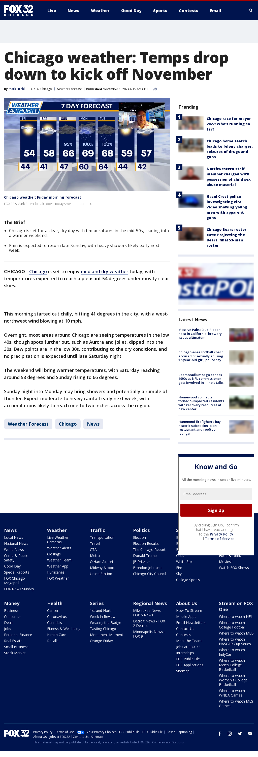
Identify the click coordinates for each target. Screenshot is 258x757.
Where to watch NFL (236, 616)
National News (16, 543)
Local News (13, 537)
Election (139, 537)
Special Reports (16, 572)
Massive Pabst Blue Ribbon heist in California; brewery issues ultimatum (200, 333)
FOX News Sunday (19, 588)
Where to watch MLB (236, 633)
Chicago (38, 271)
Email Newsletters (191, 622)
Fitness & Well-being (63, 628)
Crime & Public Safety (16, 557)
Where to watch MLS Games (236, 703)
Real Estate (13, 640)
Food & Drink (230, 555)
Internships (185, 652)
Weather (57, 530)
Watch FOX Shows (234, 567)
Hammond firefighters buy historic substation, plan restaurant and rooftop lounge (199, 427)
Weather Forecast (69, 89)
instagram (230, 734)
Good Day (12, 566)
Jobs (7, 628)
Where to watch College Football (232, 624)
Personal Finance (18, 634)
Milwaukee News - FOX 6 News (148, 612)
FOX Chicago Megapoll (14, 580)
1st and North (101, 610)
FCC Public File (188, 658)
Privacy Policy (221, 534)
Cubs (180, 555)
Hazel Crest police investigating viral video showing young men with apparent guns (227, 207)
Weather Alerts (59, 548)
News (93, 424)
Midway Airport (102, 567)
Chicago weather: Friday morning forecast (42, 197)
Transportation (102, 537)
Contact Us (185, 628)
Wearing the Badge (105, 622)
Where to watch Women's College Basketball (233, 680)
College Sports (188, 579)
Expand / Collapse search (251, 10)
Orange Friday (101, 640)
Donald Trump (145, 555)
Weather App (57, 566)
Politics (141, 530)
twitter (240, 734)
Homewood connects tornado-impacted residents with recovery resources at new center (201, 403)
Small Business (16, 646)
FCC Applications (189, 665)
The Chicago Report (149, 549)
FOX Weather (58, 578)
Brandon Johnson (147, 567)
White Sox (184, 561)
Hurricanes (55, 572)
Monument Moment (106, 634)
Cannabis (54, 622)
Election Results (146, 543)
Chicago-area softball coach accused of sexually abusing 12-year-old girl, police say (200, 356)
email (250, 734)
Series (97, 603)
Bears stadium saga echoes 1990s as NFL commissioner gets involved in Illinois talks (200, 378)
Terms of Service (219, 538)
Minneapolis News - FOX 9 (149, 634)
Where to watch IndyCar (232, 652)
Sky (179, 573)
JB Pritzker (141, 561)
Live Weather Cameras (58, 539)
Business (11, 610)
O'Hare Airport (101, 561)
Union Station (101, 573)
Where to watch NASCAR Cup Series (235, 641)
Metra (95, 555)
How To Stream (189, 610)
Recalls (52, 640)
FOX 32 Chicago (40, 89)
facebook (220, 734)
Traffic (97, 530)
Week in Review (102, 616)
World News (14, 549)
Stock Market (15, 652)
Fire (179, 567)
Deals (8, 622)
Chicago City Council (149, 573)
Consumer (12, 616)
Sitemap (182, 671)
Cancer (52, 610)
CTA (93, 549)
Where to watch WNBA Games (232, 693)
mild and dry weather (104, 271)
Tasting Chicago (103, 628)
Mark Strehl (17, 89)
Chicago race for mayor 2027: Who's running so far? (229, 124)
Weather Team (59, 560)
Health (54, 603)
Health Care (56, 634)
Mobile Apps (186, 616)
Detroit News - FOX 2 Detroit (149, 623)
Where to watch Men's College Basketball (232, 665)
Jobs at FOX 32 (188, 646)
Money (11, 603)
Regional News (150, 603)
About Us (186, 603)
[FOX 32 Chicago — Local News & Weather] (20, 11)
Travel (95, 543)
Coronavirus (57, 616)
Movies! (225, 561)
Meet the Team (189, 640)
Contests (183, 634)
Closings (54, 554)
